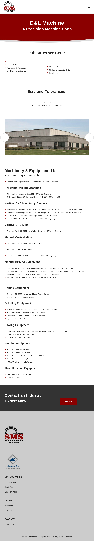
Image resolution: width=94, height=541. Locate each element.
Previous (4, 137)
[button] (89, 7)
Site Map (68, 537)
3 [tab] (49, 158)
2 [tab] (45, 158)
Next (89, 137)
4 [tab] (52, 158)
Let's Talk (68, 402)
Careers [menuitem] (8, 511)
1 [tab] (41, 158)
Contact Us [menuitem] (9, 524)
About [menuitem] (8, 501)
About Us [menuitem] (9, 506)
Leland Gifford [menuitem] (11, 492)
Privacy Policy (57, 537)
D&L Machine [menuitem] (10, 482)
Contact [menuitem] (10, 519)
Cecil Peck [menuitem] (9, 487)
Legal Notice (45, 537)
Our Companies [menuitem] (13, 477)
